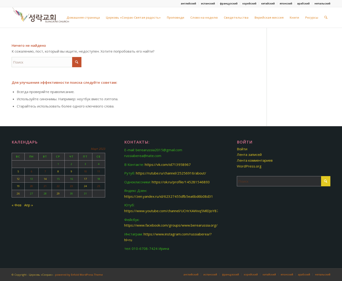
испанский (208, 3)
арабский (303, 3)
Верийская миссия (269, 17)
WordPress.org (249, 166)
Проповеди (175, 17)
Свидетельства (236, 17)
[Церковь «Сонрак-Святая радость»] (41, 17)
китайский (268, 3)
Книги (294, 17)
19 (18, 186)
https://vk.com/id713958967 (168, 164)
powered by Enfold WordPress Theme (79, 274)
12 (18, 179)
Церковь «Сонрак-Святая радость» (133, 17)
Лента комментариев (255, 160)
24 (85, 186)
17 (85, 179)
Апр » (28, 205)
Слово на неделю (204, 17)
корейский (249, 3)
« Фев (16, 205)
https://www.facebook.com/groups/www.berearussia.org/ (171, 225)
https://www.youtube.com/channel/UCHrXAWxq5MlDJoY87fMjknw (177, 210)
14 (45, 179)
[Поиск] (325, 17)
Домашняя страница (83, 17)
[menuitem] (188, 3)
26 (18, 193)
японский (286, 3)
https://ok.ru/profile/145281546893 (181, 182)
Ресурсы (311, 17)
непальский (322, 3)
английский (188, 3)
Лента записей (249, 154)
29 (58, 193)
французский (229, 3)
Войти (242, 149)
